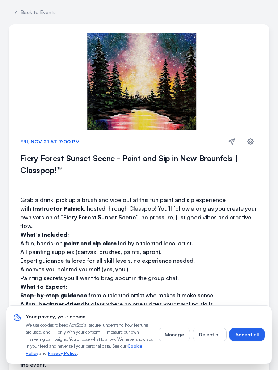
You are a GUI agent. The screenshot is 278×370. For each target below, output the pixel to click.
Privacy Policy (62, 353)
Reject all (209, 334)
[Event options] (250, 141)
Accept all (247, 334)
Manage (174, 334)
